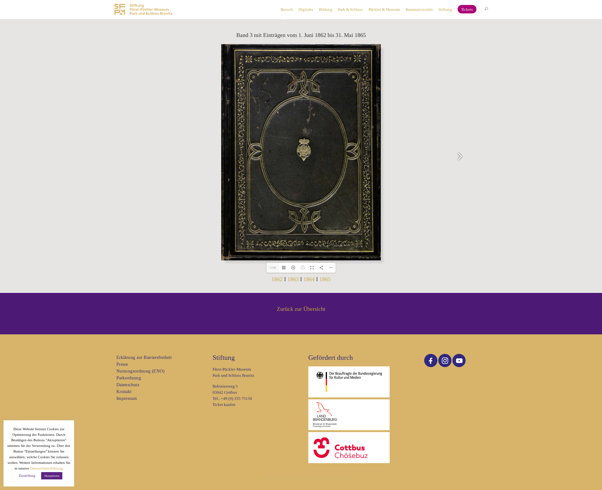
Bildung (325, 9)
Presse (122, 364)
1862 (277, 279)
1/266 (273, 267)
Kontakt (124, 391)
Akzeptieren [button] (51, 476)
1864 (309, 279)
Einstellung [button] (27, 476)
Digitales (305, 9)
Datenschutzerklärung (46, 468)
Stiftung (445, 9)
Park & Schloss (350, 9)
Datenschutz (127, 384)
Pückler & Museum (384, 9)
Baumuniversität (419, 9)
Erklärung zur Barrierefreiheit (144, 357)
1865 (325, 279)
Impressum (126, 398)
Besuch (287, 9)
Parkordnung (128, 377)
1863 (293, 279)
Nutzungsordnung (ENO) (140, 371)
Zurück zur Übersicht (301, 309)
